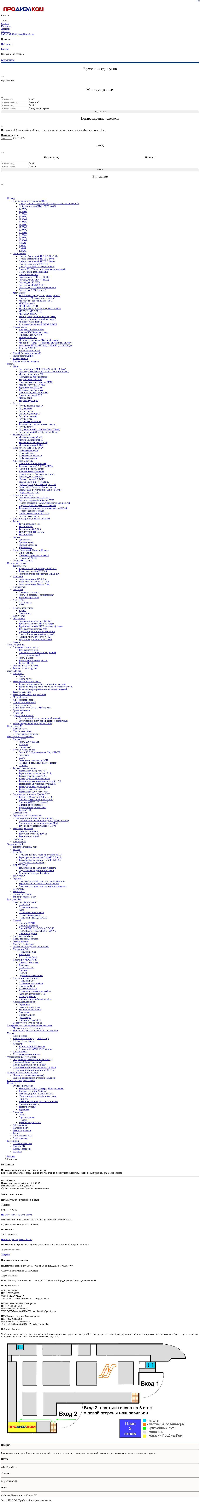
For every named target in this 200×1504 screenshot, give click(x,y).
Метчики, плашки (22, 1130)
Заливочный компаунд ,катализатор (31, 1038)
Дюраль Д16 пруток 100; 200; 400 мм (37, 484)
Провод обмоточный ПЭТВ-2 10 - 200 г (38, 256)
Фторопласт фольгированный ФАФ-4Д (32, 1059)
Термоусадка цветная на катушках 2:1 (37, 784)
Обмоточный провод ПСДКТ (33, 272)
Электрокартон (20, 812)
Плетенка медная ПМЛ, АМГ (33, 392)
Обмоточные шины (28, 274)
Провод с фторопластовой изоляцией (37, 319)
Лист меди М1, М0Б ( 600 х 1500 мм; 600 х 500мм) (44, 371)
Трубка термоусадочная (24, 768)
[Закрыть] (2, 76)
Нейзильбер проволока (30, 455)
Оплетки (23, 970)
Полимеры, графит (16, 563)
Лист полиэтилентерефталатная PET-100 (39, 574)
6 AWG (22, 248)
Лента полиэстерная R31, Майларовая (32, 707)
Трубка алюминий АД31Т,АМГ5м (36, 466)
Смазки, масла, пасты (23, 1041)
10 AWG (23, 240)
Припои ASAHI (27, 923)
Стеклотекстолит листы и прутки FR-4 (38, 823)
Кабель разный (20, 358)
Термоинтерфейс (15, 844)
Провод (11, 198)
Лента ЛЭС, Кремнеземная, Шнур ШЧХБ (39, 752)
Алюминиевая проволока (31, 471)
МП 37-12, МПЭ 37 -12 (30, 311)
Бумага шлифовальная (30, 1122)
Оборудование (20, 1125)
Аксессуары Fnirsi (28, 957)
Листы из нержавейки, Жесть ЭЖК (36, 500)
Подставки (24, 1012)
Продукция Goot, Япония (25, 978)
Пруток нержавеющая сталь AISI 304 (37, 505)
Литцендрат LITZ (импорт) (32, 290)
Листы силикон (26, 658)
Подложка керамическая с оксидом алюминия (42, 881)
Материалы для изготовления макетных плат (35, 1030)
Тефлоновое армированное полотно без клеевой (43, 689)
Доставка (5, 29)
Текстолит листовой (29, 836)
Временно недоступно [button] (100, 69)
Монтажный (19, 293)
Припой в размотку (28, 925)
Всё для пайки (14, 899)
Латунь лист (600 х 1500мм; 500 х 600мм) (39, 429)
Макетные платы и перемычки (22, 1072)
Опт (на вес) (25, 747)
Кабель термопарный (29, 350)
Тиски (16, 1133)
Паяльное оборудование (25, 902)
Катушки (17, 1151)
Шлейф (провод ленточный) (27, 353)
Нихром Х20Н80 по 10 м (31, 329)
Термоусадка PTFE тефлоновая (34, 778)
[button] (100, 39)
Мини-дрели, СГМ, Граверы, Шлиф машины (41, 1088)
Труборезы (24, 1109)
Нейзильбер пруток (28, 450)
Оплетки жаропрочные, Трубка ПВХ (31, 794)
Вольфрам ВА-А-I (28, 337)
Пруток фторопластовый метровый (36, 634)
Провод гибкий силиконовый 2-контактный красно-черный (49, 203)
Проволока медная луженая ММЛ (36, 382)
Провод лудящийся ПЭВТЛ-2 (33, 264)
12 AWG (23, 237)
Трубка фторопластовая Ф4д (33, 629)
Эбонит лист (19, 841)
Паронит (23, 765)
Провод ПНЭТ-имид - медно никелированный (42, 269)
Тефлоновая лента (22, 692)
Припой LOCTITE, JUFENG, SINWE (37, 931)
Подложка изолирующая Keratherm (36, 870)
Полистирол (25, 613)
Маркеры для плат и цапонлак (28, 1028)
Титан (16, 521)
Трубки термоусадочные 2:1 (33, 789)
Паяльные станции (28, 907)
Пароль (32, 166)
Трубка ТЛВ (25, 810)
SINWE (16, 849)
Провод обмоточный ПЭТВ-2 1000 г (37, 261)
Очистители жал (27, 1015)
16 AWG (23, 230)
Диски (22, 1114)
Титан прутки (26, 534)
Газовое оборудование (30, 915)
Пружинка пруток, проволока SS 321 (31, 518)
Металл (10, 363)
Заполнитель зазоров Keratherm (34, 873)
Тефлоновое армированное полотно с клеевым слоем (45, 686)
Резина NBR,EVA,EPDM (25, 665)
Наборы (23, 1120)
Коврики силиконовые (30, 1009)
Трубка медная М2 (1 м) (30, 387)
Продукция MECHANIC (25, 959)
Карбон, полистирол (23, 608)
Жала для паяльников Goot (32, 994)
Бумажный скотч (21, 710)
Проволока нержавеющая (31, 511)
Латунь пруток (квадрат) (31, 405)
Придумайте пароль (39, 108)
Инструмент (13, 1083)
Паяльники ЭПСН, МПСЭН (33, 917)
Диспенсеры (25, 1017)
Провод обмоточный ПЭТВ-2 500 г (36, 258)
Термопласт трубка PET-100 (33, 571)
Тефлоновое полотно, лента (27, 681)
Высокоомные (20, 327)
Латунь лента (25, 408)
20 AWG (23, 222)
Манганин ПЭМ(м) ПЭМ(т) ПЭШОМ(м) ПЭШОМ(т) (45, 342)
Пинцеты (23, 1099)
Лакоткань (24, 755)
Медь (15, 366)
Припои (23, 973)
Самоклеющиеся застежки (26, 734)
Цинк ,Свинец (26, 553)
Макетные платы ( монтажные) (28, 1075)
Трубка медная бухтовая (31, 390)
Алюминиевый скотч (23, 700)
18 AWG (23, 224)
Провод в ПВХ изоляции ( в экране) (37, 298)
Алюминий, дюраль (23, 461)
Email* (32, 105)
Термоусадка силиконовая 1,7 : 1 (35, 773)
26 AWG (23, 214)
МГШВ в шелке (27, 303)
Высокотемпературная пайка (27, 1022)
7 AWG (22, 245)
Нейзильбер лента (28, 458)
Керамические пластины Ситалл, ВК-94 (39, 883)
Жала (21, 910)
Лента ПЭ (18, 713)
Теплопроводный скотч (24, 896)
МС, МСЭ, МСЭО (28, 314)
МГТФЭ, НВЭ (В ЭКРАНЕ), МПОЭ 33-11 (40, 308)
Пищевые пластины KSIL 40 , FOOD (37, 652)
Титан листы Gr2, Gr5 (30, 529)
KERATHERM (20, 865)
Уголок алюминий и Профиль (34, 482)
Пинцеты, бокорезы (29, 962)
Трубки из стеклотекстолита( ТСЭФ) (37, 826)
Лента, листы (25, 679)
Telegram (5, 1254)
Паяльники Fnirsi (27, 952)
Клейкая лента (20, 728)
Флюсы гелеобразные (23, 944)
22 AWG (23, 219)
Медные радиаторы (28, 400)
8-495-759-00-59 (9, 34)
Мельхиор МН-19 (21, 434)
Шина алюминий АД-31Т (32, 479)
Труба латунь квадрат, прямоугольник (38, 424)
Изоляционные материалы (20, 736)
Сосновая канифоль (23, 936)
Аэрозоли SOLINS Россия (32, 1046)
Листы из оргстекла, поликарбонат (36, 595)
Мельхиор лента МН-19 (30, 437)
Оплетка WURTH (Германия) (33, 802)
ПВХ (21, 605)
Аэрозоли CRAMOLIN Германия (35, 1049)
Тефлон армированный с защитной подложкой (42, 684)
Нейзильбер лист (27, 453)
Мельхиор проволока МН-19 (33, 442)
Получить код (100, 111)
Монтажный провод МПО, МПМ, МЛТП (39, 295)
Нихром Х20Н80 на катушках (34, 332)
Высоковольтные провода (26, 361)
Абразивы (18, 1112)
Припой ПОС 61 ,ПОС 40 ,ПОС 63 (36, 928)
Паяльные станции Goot (31, 983)
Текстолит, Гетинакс (23, 828)
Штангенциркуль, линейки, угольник (37, 1096)
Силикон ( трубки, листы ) (26, 647)
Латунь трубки (26, 411)
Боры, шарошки (27, 1117)
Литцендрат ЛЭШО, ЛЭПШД (34, 279)
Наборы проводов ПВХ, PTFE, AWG (37, 206)
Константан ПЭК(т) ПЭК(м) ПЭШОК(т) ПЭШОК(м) (45, 345)
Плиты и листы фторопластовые (35, 637)
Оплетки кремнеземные (31, 805)
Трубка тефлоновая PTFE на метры (36, 623)
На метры (23, 744)
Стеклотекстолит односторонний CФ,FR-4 (34, 1067)
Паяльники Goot (27, 980)
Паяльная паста (26, 967)
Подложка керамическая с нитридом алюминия (42, 886)
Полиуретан (19, 616)
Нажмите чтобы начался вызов (16, 1214)
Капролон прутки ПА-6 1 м (32, 579)
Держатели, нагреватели (31, 975)
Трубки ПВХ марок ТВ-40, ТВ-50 (35, 797)
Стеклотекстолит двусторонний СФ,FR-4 (33, 1070)
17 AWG (23, 227)
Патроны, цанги (21, 1128)
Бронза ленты (25, 547)
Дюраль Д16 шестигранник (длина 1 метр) (40, 489)
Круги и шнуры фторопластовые (35, 639)
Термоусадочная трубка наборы (34, 786)
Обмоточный (19, 253)
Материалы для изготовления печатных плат (29, 1025)
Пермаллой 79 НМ (28, 558)
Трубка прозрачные (28, 650)
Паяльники (24, 904)
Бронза (16, 537)
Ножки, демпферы (22, 731)
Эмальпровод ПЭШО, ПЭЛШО (34, 277)
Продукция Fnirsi (21, 949)
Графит (16, 642)
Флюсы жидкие (20, 941)
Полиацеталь (19, 587)
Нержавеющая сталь (23, 495)
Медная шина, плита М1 (31, 374)
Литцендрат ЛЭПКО (29, 282)
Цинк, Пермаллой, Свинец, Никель (30, 550)
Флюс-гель (24, 965)
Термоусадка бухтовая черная (33, 791)
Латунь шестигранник (30, 421)
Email (31, 163)
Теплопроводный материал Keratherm (37, 868)
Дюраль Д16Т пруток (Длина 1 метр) (37, 487)
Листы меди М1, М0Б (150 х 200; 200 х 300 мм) (42, 369)
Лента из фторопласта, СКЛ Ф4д (35, 621)
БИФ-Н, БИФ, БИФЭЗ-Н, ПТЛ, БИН (37, 316)
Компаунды (18, 889)
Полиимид (18, 673)
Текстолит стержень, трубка (33, 833)
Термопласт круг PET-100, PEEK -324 (38, 568)
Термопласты (19, 566)
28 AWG (23, 211)
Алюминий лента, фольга (31, 468)
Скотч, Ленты (14, 671)
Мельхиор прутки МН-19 (31, 445)
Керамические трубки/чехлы (27, 815)
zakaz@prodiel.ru (26, 34)
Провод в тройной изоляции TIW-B (36, 266)
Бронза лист (25, 539)
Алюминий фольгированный (27, 1062)
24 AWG (23, 216)
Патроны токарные (22, 1135)
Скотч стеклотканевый (24, 702)
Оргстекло (18, 589)
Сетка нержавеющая (29, 516)
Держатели (24, 1004)
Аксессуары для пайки (24, 1001)
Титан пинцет (26, 526)
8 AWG (22, 243)
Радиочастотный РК (23, 356)
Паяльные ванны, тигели (31, 912)
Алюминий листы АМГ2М (32, 463)
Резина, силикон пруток (25, 668)
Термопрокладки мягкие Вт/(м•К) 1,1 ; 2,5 (40, 860)
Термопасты (19, 891)
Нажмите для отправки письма (16, 1239)
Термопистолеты (27, 1107)
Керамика (18, 878)
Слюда (22, 757)
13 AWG (23, 235)
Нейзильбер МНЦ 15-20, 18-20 (28, 447)
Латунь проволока (28, 416)
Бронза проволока (28, 545)
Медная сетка (25, 398)
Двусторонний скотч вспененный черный (40, 718)
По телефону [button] (51, 157)
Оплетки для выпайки (30, 1020)
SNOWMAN (19, 875)
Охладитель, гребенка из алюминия (36, 474)
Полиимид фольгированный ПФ (29, 1064)
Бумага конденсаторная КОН (33, 760)
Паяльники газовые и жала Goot (35, 991)
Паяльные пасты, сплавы (25, 938)
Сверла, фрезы (20, 1138)
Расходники (13, 1141)
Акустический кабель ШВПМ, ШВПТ (38, 324)
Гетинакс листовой (28, 831)
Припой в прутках (28, 933)
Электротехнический (29, 655)
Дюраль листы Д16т (29, 492)
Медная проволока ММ (30, 379)
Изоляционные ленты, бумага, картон (38, 763)
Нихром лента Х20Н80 (30, 335)
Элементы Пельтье (22, 894)
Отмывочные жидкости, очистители (31, 946)
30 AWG (23, 209)
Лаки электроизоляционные (27, 1054)
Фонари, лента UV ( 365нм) (32, 1091)
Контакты (6, 26)
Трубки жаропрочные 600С (32, 807)
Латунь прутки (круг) (29, 413)
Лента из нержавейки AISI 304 (34, 497)
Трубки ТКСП (26, 663)
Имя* (31, 99)
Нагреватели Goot (28, 988)
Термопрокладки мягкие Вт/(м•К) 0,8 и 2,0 (40, 857)
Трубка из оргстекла (29, 597)
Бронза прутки (26, 542)
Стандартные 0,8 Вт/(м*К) (32, 862)
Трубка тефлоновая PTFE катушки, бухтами (41, 626)
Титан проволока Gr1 (29, 524)
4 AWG (22, 251)
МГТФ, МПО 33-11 (28, 306)
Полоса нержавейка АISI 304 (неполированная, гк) (44, 503)
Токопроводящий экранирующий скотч (32, 723)
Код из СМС (18, 138)
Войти (100, 169)
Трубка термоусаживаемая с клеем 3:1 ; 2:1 (40, 781)
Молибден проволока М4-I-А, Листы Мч (39, 340)
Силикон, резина (15, 644)
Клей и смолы (20, 1036)
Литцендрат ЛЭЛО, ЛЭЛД (32, 285)
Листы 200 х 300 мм (29, 742)
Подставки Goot (27, 986)
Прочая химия (20, 1051)
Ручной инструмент (23, 1085)
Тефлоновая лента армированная (29, 694)
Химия (10, 1033)
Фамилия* (34, 102)
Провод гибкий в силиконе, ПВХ (29, 201)
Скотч (22, 676)
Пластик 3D (19, 1146)
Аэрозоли (18, 1043)
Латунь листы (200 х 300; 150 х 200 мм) (38, 432)
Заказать (5, 31)
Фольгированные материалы (21, 1057)
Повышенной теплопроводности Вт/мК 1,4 (40, 854)
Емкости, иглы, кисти (29, 1007)
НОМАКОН (19, 852)
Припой (17, 920)
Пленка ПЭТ (19, 739)
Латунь (16, 403)
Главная (5, 23)
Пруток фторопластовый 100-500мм (37, 631)
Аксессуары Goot (27, 996)
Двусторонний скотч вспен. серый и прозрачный (43, 721)
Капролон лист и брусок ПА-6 (34, 581)
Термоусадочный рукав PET (33, 770)
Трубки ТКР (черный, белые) (33, 660)
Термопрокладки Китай (25, 847)
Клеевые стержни (22, 1149)
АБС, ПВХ (18, 600)
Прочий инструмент (29, 1104)
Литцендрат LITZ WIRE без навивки (37, 287)
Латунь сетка (25, 419)
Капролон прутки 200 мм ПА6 (34, 584)
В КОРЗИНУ (7, 60)
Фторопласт (19, 618)
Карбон (22, 610)
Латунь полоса (26, 426)
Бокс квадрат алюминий (31, 476)
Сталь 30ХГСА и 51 (23, 560)
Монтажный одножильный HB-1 (35, 300)
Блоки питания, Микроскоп (21, 1080)
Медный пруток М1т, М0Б (32, 384)
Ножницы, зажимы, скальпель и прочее (38, 1101)
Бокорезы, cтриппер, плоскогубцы (36, 1093)
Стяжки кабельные (22, 1143)
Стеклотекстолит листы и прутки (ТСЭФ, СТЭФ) (44, 820)
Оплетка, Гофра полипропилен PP (36, 799)
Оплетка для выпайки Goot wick (35, 999)
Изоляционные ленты (24, 749)
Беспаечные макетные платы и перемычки (34, 1078)
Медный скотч (20, 697)
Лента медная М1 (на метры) (33, 377)
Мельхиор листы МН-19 (31, 440)
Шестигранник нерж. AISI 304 (34, 513)
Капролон (18, 576)
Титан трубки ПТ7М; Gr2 (31, 532)
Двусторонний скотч (23, 715)
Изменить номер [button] (9, 135)
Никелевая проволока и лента (34, 555)
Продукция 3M (14, 726)
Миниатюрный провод (30, 321)
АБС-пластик (25, 602)
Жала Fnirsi (24, 954)
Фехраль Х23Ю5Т (28, 348)
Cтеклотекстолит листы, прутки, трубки (33, 818)
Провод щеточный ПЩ (30, 395)
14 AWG (23, 232)
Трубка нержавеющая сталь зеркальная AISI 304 (43, 508)
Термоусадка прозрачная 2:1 (33, 776)
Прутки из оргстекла (29, 592)
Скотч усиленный (22, 705)
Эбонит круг (19, 839)
